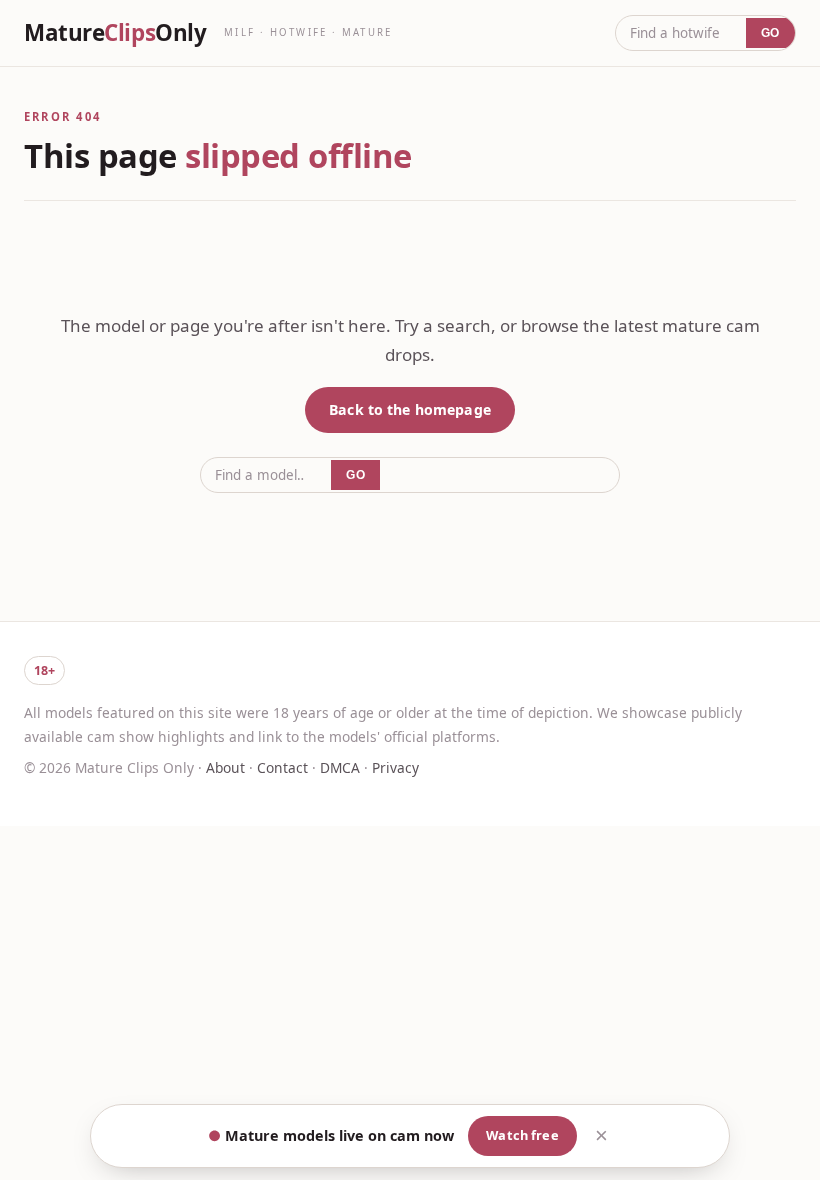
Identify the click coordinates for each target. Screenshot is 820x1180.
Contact (282, 767)
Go (770, 33)
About (225, 767)
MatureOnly (115, 33)
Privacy (395, 767)
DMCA (340, 767)
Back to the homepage (410, 409)
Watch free (522, 1135)
